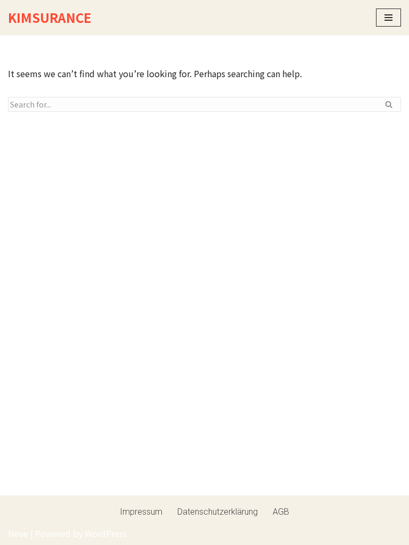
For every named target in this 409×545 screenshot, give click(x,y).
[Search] (389, 104)
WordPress (106, 533)
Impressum (141, 512)
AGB (281, 512)
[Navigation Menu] (388, 18)
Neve (18, 533)
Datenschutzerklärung (217, 512)
